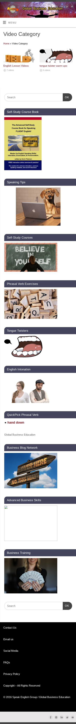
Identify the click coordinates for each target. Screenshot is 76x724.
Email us (8, 639)
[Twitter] (66, 7)
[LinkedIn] (61, 7)
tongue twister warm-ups (53, 65)
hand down (15, 422)
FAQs (6, 662)
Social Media (10, 650)
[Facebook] (51, 7)
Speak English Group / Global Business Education (41, 697)
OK (66, 97)
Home (6, 43)
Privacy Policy (11, 673)
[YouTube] (71, 7)
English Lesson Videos (16, 65)
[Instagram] (56, 7)
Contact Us (9, 627)
